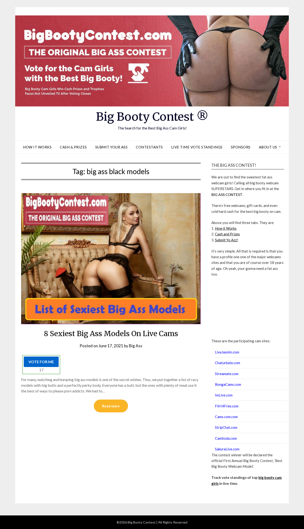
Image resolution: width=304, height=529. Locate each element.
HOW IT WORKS (37, 147)
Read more (111, 406)
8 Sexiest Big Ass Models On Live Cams (111, 333)
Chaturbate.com (227, 363)
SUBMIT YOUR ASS (111, 147)
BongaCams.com (228, 384)
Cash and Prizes (227, 234)
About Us (268, 147)
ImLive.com (224, 395)
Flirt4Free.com (226, 406)
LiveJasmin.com (227, 352)
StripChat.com (226, 427)
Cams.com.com (226, 417)
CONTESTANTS (149, 147)
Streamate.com (226, 374)
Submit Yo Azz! (226, 240)
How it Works (226, 228)
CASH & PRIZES (73, 147)
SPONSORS (241, 147)
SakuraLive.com (227, 449)
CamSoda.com (226, 438)
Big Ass (135, 345)
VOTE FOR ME (41, 361)
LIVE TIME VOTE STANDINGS (197, 147)
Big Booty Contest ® (152, 117)
